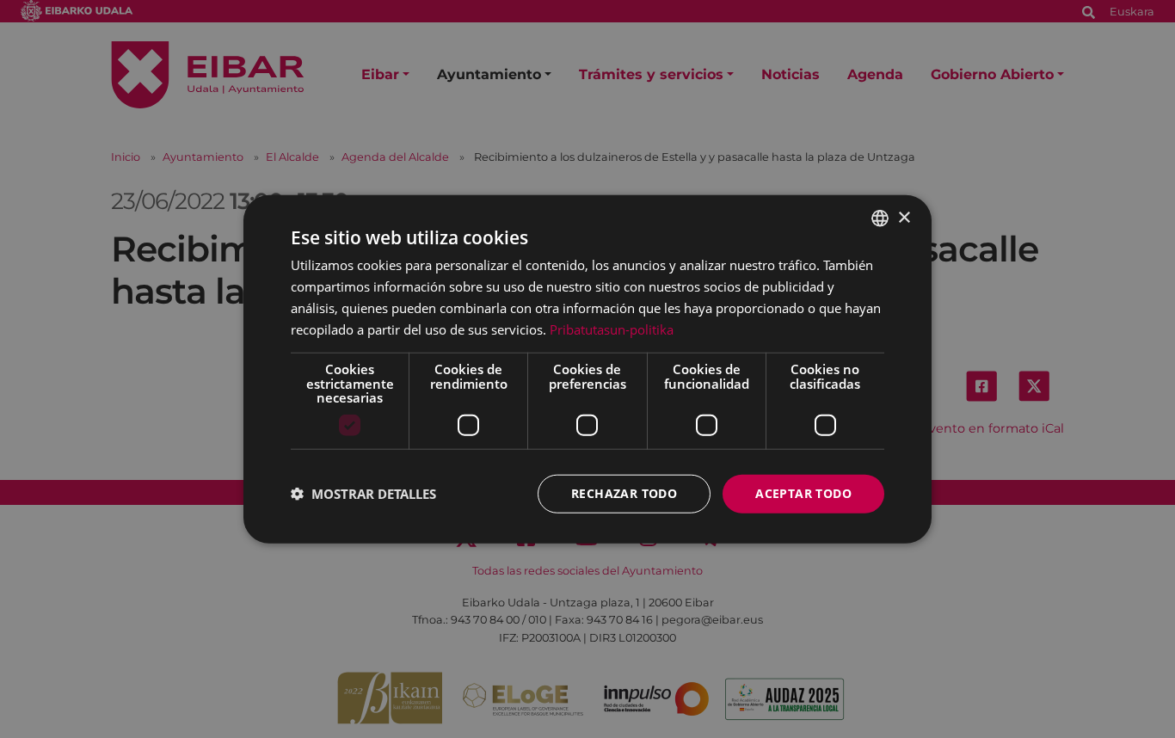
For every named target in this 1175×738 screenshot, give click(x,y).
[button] (363, 493)
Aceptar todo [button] (803, 493)
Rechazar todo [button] (624, 493)
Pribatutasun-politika (612, 328)
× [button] (903, 217)
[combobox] (880, 218)
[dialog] (587, 369)
